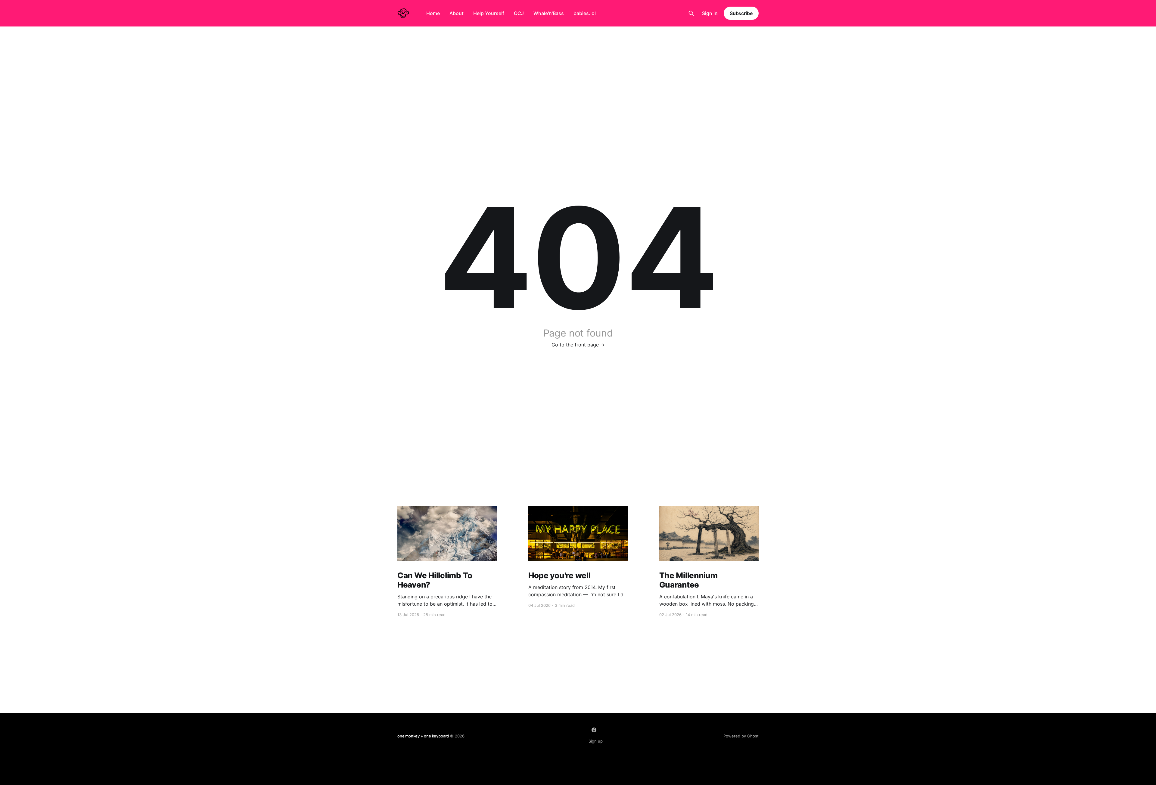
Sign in (710, 13)
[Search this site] (691, 13)
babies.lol (584, 13)
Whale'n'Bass (548, 13)
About (456, 13)
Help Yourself (488, 13)
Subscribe (741, 13)
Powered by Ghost (741, 736)
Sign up (596, 741)
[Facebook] (594, 730)
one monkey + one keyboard (423, 736)
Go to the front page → (578, 345)
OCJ (519, 13)
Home (433, 13)
